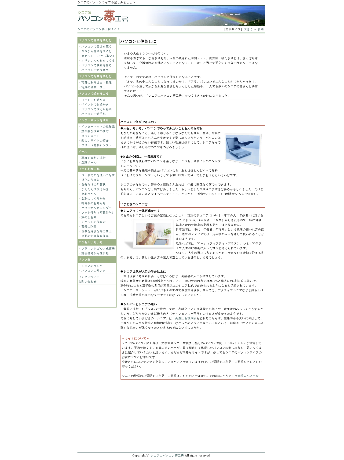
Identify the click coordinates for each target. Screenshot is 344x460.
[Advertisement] (171, 35)
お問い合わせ (87, 281)
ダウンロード (90, 136)
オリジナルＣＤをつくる (98, 60)
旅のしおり (89, 217)
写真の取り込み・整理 (96, 82)
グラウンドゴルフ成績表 (98, 248)
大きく (248, 29)
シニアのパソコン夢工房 (167, 455)
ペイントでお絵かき (95, 104)
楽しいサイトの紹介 (95, 140)
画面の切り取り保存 (95, 236)
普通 (261, 29)
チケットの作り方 (93, 222)
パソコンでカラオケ (95, 70)
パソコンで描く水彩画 (96, 109)
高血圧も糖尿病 (186, 318)
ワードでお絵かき (93, 99)
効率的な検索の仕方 (95, 131)
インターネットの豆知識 (98, 126)
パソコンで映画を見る (96, 65)
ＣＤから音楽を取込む (96, 51)
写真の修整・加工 (93, 87)
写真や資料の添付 (93, 157)
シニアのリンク (92, 266)
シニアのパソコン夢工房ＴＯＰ (98, 29)
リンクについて (89, 277)
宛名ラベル (89, 194)
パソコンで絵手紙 (93, 114)
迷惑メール (89, 162)
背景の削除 (89, 226)
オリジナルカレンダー (96, 208)
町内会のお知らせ (93, 203)
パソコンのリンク (93, 270)
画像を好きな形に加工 (96, 231)
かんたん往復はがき (95, 189)
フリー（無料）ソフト (96, 145)
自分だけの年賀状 (93, 184)
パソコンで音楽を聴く (96, 46)
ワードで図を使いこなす (98, 175)
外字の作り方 (90, 179)
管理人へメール (248, 375)
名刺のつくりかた (93, 198)
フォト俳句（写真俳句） (98, 212)
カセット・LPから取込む (98, 56)
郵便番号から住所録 (95, 253)
